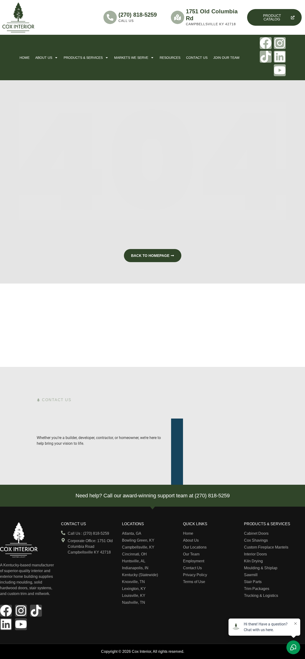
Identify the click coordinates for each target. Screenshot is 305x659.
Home (25, 58)
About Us (43, 58)
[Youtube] (280, 70)
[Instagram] (280, 43)
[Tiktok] (266, 57)
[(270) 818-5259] (110, 17)
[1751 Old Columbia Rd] (177, 17)
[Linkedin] (280, 57)
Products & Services (83, 58)
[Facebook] (266, 43)
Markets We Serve (131, 58)
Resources (170, 58)
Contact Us (197, 58)
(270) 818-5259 (137, 14)
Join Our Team (226, 58)
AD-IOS (194, 651)
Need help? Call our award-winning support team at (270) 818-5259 (153, 496)
